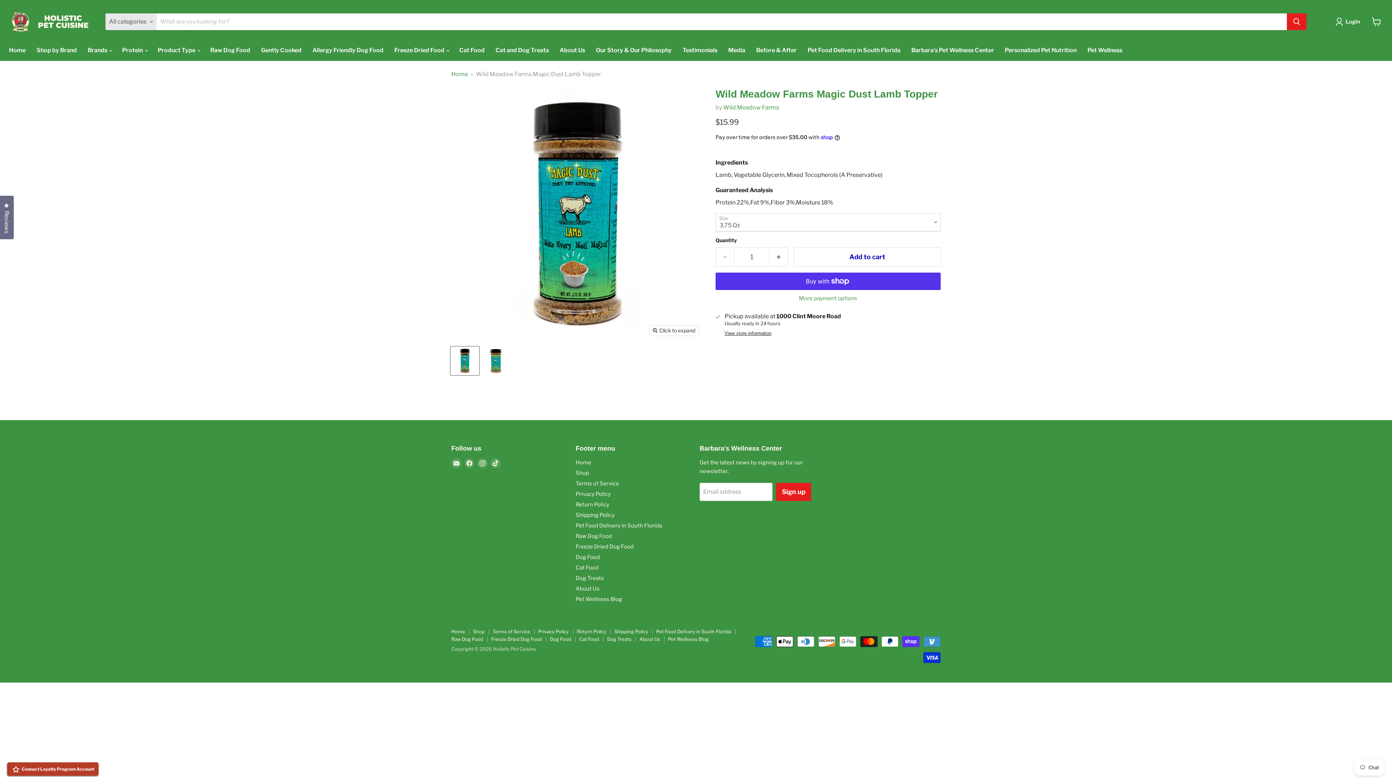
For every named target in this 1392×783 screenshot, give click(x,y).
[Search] (1296, 21)
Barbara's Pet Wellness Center (952, 50)
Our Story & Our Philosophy (634, 50)
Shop (582, 473)
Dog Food (588, 557)
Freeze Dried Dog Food (605, 546)
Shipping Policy (595, 515)
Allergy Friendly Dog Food (348, 50)
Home (17, 50)
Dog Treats (590, 578)
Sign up (793, 492)
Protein (133, 50)
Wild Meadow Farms (751, 107)
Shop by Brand (57, 50)
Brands (98, 50)
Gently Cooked (281, 50)
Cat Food (472, 50)
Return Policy (592, 504)
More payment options (828, 298)
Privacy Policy (593, 494)
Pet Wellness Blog (599, 599)
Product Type (177, 50)
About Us (572, 50)
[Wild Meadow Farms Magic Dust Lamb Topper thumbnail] (465, 361)
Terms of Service (597, 483)
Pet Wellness (1105, 50)
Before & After (776, 50)
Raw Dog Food (230, 50)
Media (736, 50)
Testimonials (700, 50)
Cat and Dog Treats (522, 50)
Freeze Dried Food (420, 50)
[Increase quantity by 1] (779, 257)
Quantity (726, 240)
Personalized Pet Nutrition (1041, 50)
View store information (748, 333)
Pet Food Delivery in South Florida (854, 50)
